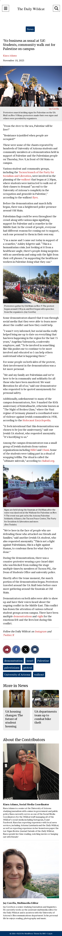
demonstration (13, 660)
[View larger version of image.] (31, 86)
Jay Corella (54, 108)
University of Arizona (17, 674)
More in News (15, 685)
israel (29, 660)
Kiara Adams (10, 55)
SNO (44, 933)
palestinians (11, 667)
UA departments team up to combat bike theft (45, 717)
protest (27, 667)
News (30, 29)
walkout (39, 674)
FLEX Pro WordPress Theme (28, 933)
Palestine (43, 660)
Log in (50, 933)
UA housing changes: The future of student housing (14, 719)
